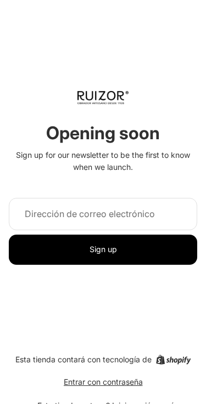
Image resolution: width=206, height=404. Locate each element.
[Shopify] (173, 360)
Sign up (103, 249)
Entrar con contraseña (103, 381)
